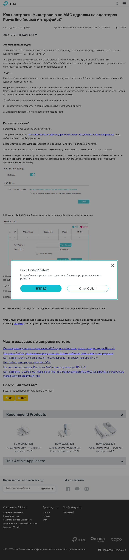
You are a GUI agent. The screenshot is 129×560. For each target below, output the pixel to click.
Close (112, 265)
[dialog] (64, 280)
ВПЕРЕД (40, 288)
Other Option (87, 288)
